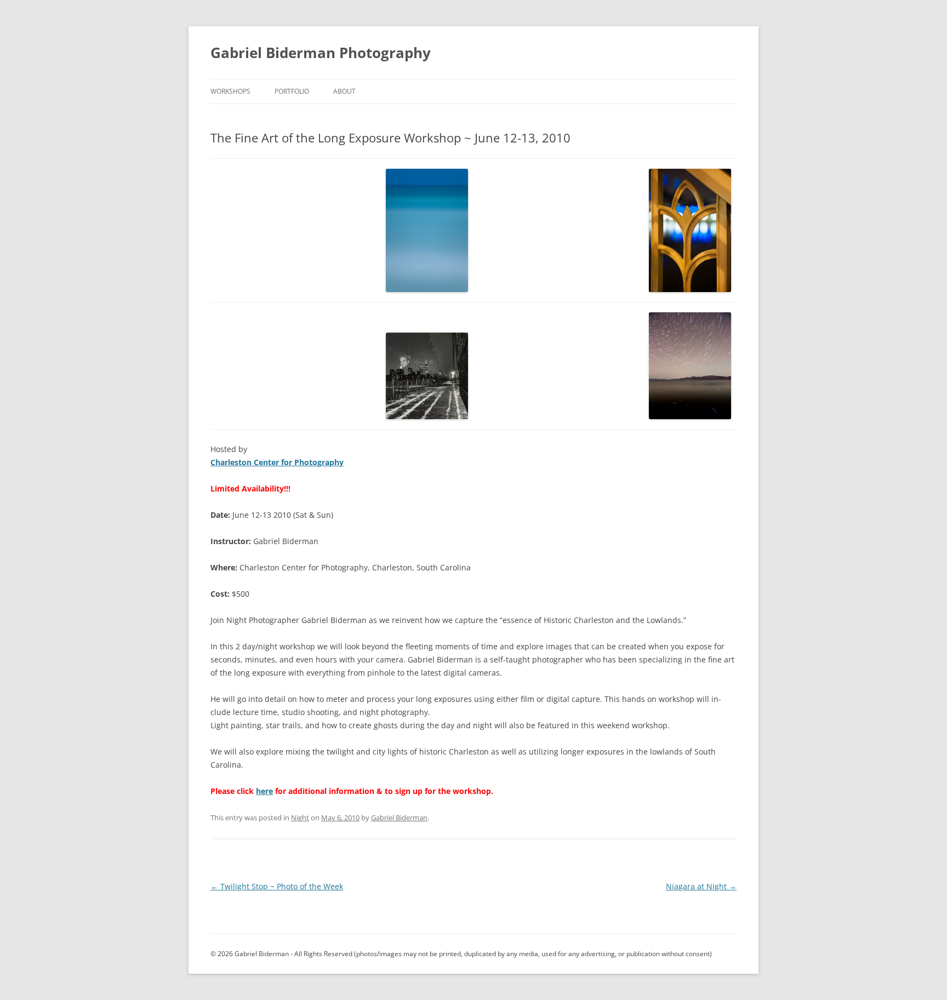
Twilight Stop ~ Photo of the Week (276, 886)
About (344, 91)
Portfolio (292, 91)
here (264, 791)
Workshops (230, 91)
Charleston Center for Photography (277, 462)
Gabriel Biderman (399, 817)
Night (300, 817)
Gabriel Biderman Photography (320, 52)
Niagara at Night (701, 886)
